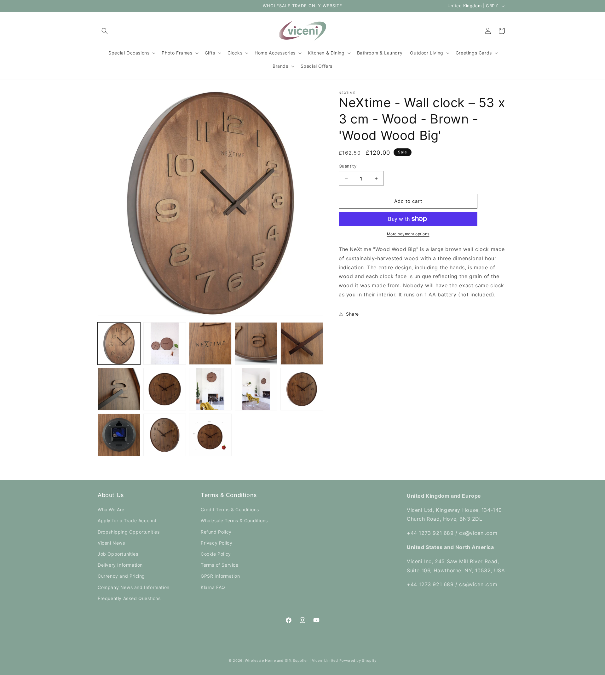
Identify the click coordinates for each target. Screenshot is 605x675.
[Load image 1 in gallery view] (119, 343)
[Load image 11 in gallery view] (119, 435)
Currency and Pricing (121, 576)
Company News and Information (134, 587)
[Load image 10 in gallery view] (301, 389)
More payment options (408, 234)
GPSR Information (220, 576)
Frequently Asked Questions (129, 598)
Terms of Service (220, 565)
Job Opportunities (118, 554)
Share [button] (352, 314)
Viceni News (111, 543)
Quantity (347, 166)
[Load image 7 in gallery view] (164, 389)
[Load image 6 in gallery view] (119, 389)
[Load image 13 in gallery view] (210, 435)
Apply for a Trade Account (127, 520)
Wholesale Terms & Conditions (234, 520)
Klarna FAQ (213, 587)
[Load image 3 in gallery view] (210, 343)
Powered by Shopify (358, 660)
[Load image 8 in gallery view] (210, 389)
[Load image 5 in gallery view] (301, 343)
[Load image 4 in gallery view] (256, 343)
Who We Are (111, 509)
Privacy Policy (216, 543)
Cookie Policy (216, 554)
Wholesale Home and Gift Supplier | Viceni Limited (291, 660)
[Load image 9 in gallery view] (256, 389)
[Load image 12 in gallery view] (164, 435)
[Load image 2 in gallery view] (164, 343)
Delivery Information (120, 565)
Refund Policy (216, 532)
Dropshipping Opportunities (129, 532)
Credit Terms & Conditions (230, 509)
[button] (105, 31)
